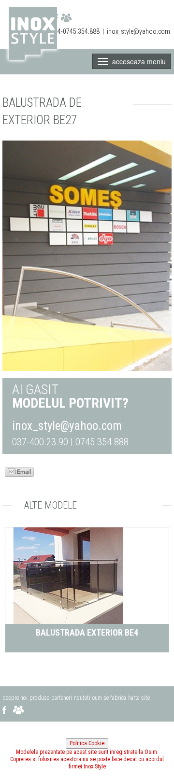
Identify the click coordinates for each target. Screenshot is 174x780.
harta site (139, 698)
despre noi (15, 698)
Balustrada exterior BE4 (87, 632)
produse (39, 698)
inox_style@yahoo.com (138, 31)
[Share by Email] (19, 471)
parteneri (61, 698)
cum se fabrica (109, 698)
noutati (82, 698)
